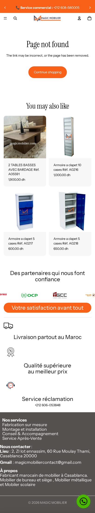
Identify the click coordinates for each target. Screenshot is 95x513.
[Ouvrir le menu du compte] (79, 18)
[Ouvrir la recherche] (15, 18)
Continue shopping (47, 72)
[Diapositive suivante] (90, 8)
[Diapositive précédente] (5, 8)
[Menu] (5, 18)
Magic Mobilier (53, 503)
